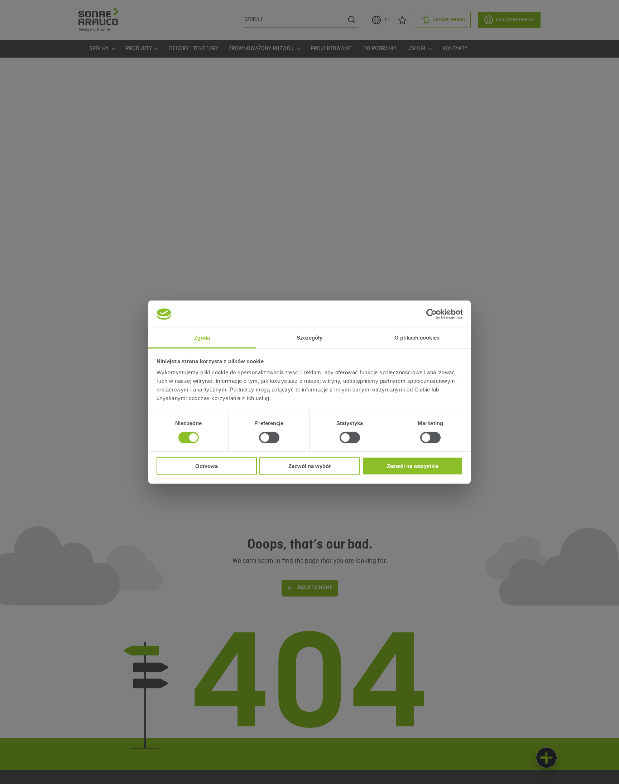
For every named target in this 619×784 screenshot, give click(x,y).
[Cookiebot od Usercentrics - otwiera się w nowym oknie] (431, 314)
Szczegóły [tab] (310, 338)
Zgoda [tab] (202, 338)
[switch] (269, 437)
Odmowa (206, 466)
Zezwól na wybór (309, 466)
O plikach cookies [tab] (417, 338)
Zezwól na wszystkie (412, 466)
